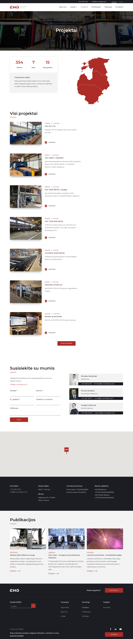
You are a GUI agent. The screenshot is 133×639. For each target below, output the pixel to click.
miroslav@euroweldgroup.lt (104, 384)
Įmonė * (39, 391)
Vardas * (13, 391)
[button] (73, 7)
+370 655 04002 (87, 413)
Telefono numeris (44, 399)
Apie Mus (64, 612)
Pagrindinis (65, 607)
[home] (18, 7)
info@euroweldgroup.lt (99, 1)
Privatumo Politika (16, 629)
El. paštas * (15, 399)
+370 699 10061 (83, 1)
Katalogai (108, 7)
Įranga (72, 7)
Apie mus (63, 7)
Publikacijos (96, 7)
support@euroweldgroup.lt (104, 413)
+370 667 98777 (87, 398)
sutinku (114, 634)
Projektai (84, 7)
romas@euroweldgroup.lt (103, 398)
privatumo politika (17, 636)
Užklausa (14, 408)
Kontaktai (119, 7)
